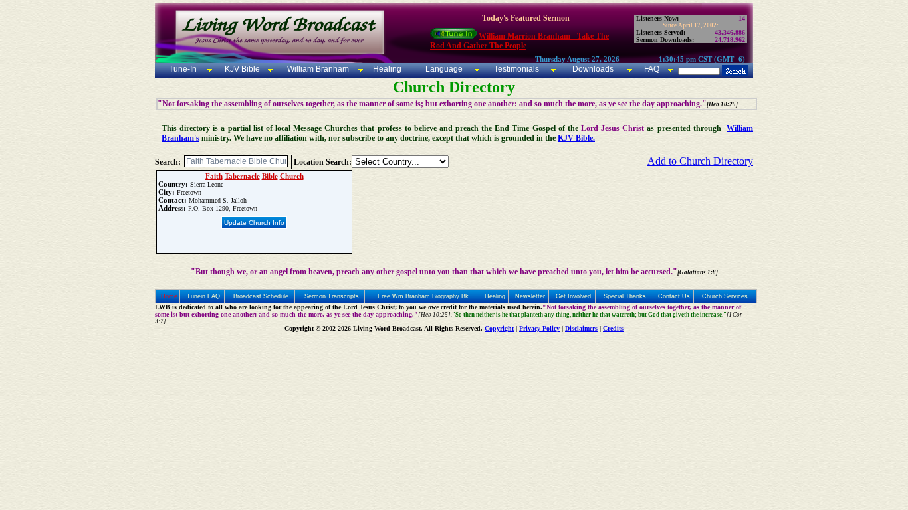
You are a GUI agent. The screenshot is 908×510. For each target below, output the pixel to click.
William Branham (317, 69)
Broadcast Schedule (260, 296)
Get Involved (573, 296)
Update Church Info (254, 222)
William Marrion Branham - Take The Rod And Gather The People (519, 40)
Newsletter (530, 296)
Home (169, 296)
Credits (613, 328)
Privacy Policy (539, 328)
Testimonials (516, 69)
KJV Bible (241, 69)
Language (443, 69)
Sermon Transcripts (331, 296)
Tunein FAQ (203, 296)
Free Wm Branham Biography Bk (423, 296)
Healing (386, 69)
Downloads (593, 69)
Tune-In (183, 69)
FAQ (651, 69)
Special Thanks (625, 296)
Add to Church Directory (700, 161)
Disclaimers (581, 328)
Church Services (725, 296)
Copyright (499, 328)
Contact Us (674, 296)
